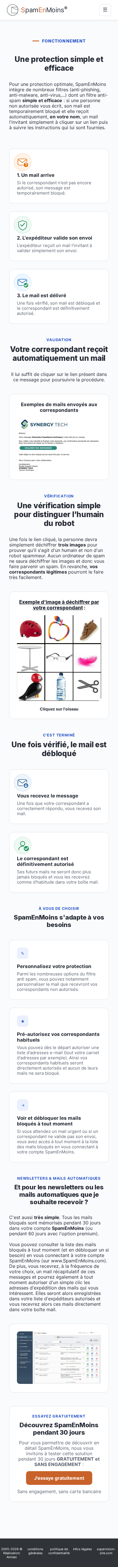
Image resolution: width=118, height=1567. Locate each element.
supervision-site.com (106, 1551)
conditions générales (35, 1551)
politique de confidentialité (59, 1551)
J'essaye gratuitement (59, 1478)
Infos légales (82, 1549)
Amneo (12, 1557)
